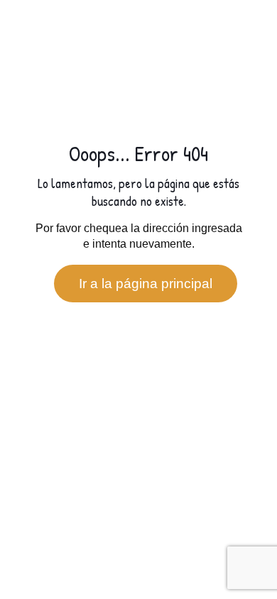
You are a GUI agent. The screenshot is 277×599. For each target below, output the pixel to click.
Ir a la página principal (145, 283)
